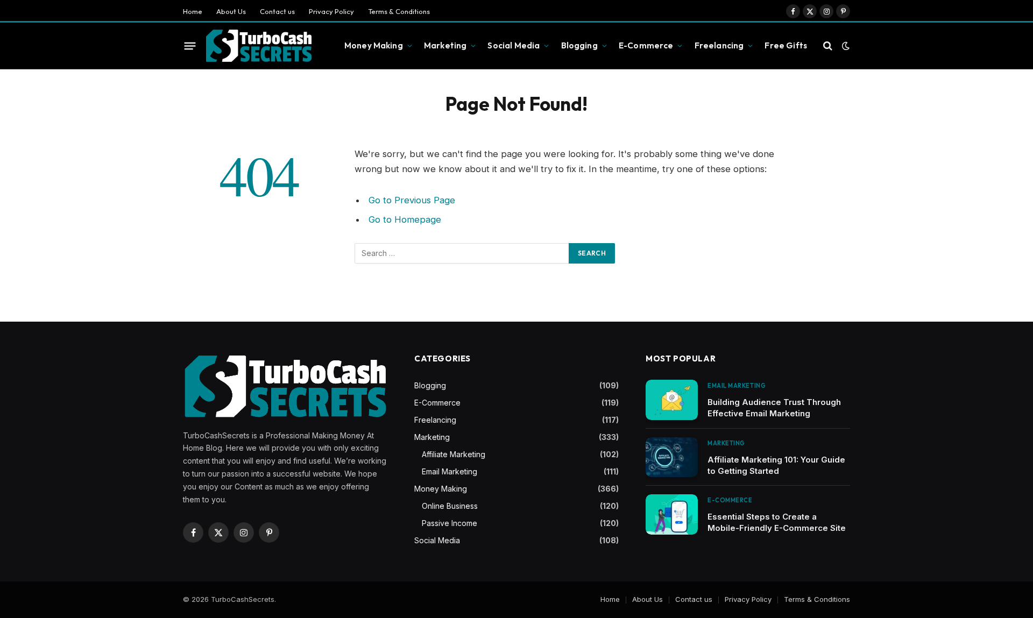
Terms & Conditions (399, 11)
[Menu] (190, 45)
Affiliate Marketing (453, 454)
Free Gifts (786, 45)
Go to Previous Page (412, 200)
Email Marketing (449, 471)
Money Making (373, 45)
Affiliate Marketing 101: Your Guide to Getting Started (776, 465)
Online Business (450, 505)
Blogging (579, 45)
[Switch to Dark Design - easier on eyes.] (844, 45)
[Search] (827, 46)
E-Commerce (646, 45)
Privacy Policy (331, 11)
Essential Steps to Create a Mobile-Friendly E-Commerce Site (776, 522)
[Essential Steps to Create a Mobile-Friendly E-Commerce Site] (672, 514)
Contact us (277, 11)
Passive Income (449, 523)
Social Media (513, 45)
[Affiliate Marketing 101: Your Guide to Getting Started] (672, 457)
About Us (231, 11)
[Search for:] (462, 253)
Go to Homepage (405, 219)
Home (192, 11)
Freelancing (719, 45)
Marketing (445, 45)
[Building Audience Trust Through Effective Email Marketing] (672, 400)
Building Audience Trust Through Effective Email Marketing (774, 407)
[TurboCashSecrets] (258, 46)
